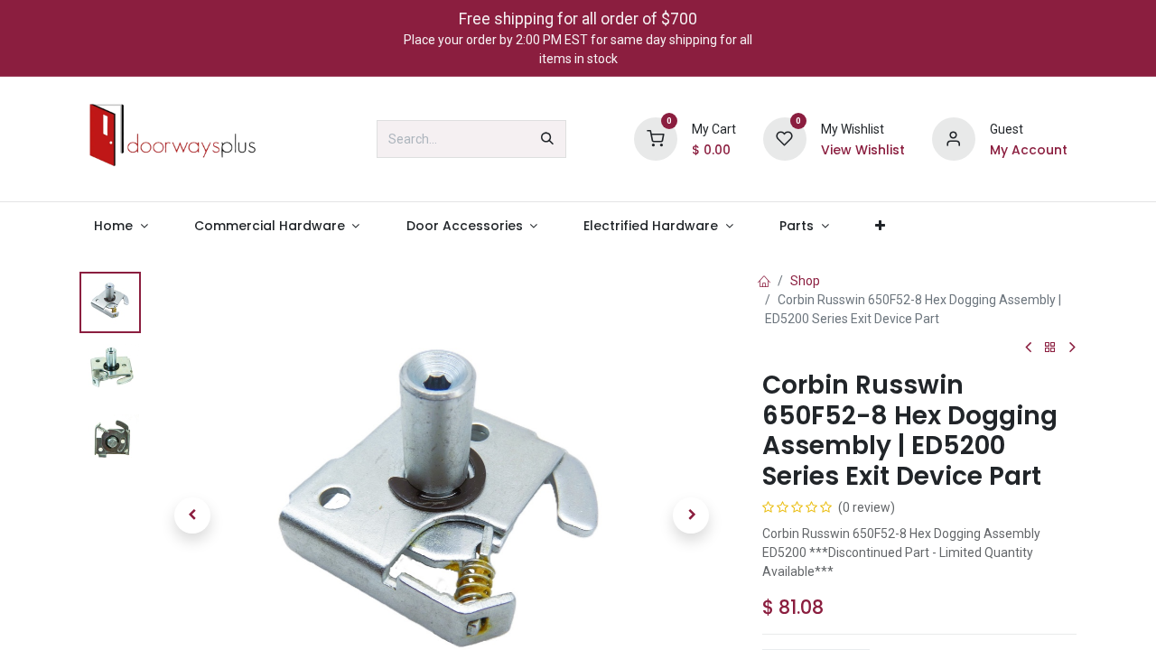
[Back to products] (1050, 348)
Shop (805, 281)
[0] (655, 138)
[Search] (547, 139)
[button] (192, 515)
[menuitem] (120, 226)
